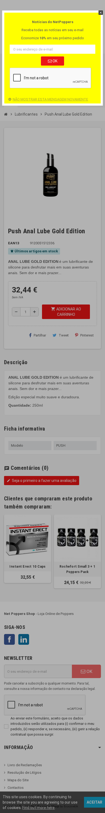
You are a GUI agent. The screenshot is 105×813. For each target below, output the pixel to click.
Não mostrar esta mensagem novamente (50, 99)
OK (54, 61)
